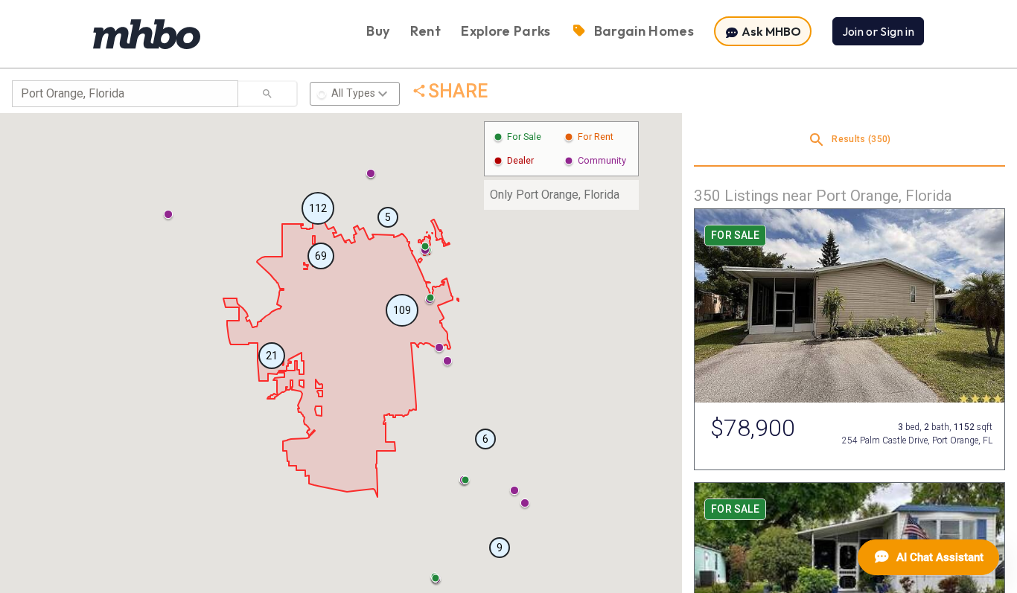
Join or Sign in (878, 31)
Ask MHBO (770, 31)
